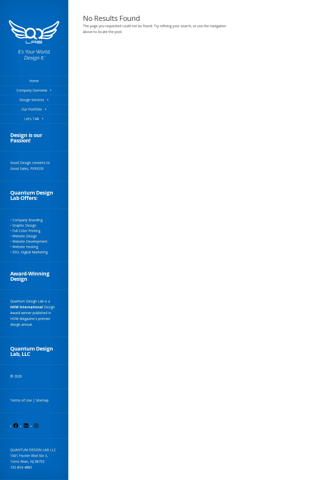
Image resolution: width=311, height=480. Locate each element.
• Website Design (23, 236)
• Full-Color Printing (25, 230)
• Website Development (28, 241)
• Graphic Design (23, 225)
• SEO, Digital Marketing (29, 252)
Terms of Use (21, 400)
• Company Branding (26, 220)
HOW (14, 307)
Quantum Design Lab (27, 301)
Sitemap (42, 400)
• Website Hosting (24, 246)
